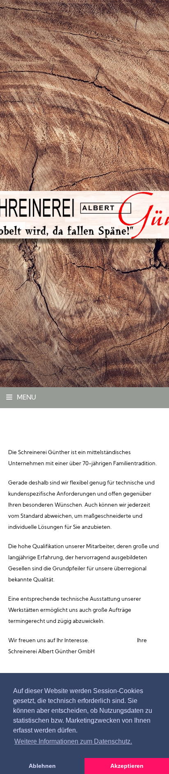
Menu (25, 398)
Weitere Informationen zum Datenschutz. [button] (73, 741)
